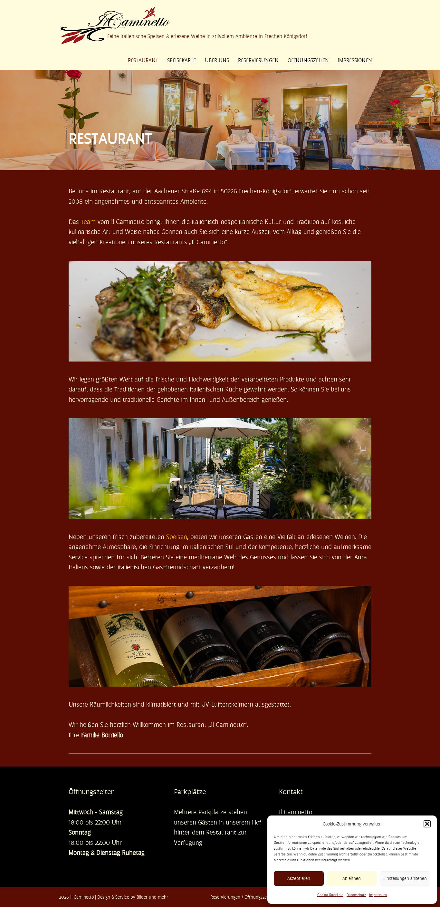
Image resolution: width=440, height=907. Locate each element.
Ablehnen (351, 878)
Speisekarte (181, 60)
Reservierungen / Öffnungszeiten (242, 897)
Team (88, 222)
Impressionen (355, 60)
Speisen (176, 537)
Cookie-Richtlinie (330, 895)
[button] (427, 824)
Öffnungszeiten (308, 60)
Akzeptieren (298, 878)
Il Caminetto (82, 897)
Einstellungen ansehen (405, 878)
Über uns (217, 60)
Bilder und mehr (152, 897)
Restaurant (143, 60)
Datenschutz (356, 895)
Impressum (378, 895)
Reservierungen (258, 60)
